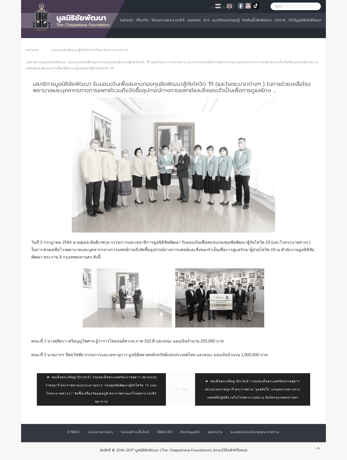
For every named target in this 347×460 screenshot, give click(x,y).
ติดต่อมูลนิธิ (190, 432)
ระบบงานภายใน (100, 432)
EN (224, 7)
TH (212, 7)
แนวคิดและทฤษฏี (226, 20)
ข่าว (206, 20)
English (164, 432)
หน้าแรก (126, 20)
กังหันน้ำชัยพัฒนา (257, 20)
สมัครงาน (215, 432)
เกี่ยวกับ (142, 20)
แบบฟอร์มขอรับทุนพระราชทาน (255, 432)
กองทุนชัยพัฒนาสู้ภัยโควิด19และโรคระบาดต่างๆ (90, 49)
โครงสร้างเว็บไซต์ (135, 432)
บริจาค (280, 20)
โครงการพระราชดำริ (168, 20)
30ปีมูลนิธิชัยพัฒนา (305, 20)
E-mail (74, 432)
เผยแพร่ (194, 20)
